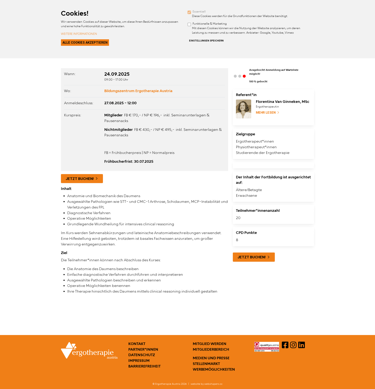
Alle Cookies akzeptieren (84, 42)
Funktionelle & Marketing (210, 24)
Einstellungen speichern (206, 40)
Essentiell (199, 12)
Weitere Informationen (79, 34)
